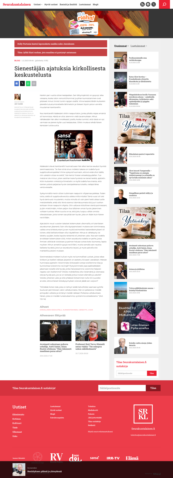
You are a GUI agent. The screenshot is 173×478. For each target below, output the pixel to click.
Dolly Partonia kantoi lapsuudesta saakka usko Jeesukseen (45, 43)
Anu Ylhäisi (18, 104)
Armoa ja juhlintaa (137, 269)
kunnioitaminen (70, 310)
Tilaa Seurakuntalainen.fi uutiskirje (131, 364)
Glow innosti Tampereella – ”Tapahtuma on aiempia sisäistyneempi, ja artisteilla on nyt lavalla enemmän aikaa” (142, 174)
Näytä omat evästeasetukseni (100, 431)
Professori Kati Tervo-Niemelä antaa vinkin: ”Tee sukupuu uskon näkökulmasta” (90, 346)
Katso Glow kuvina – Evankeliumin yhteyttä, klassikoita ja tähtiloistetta (140, 79)
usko (90, 310)
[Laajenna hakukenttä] (164, 4)
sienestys (83, 310)
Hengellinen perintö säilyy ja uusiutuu (141, 194)
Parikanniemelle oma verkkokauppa (138, 59)
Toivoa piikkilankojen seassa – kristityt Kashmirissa (142, 289)
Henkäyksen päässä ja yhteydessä (44, 471)
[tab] (121, 46)
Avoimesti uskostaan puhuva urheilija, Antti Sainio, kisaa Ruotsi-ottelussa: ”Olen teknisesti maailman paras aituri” (55, 347)
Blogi (17, 60)
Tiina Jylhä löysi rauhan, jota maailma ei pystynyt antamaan (46, 52)
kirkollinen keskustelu (51, 310)
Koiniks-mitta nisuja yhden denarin (140, 344)
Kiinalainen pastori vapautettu (141, 154)
